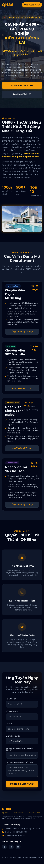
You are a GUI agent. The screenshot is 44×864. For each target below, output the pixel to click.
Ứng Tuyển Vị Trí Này (22, 331)
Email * (9, 724)
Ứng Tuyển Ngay (32, 5)
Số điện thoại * (12, 711)
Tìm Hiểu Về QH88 (22, 94)
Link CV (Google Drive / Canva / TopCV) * (19, 749)
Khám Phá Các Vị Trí (22, 85)
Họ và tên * (11, 699)
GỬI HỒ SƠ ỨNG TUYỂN (22, 784)
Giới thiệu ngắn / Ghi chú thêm (19, 762)
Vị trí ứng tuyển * (13, 736)
